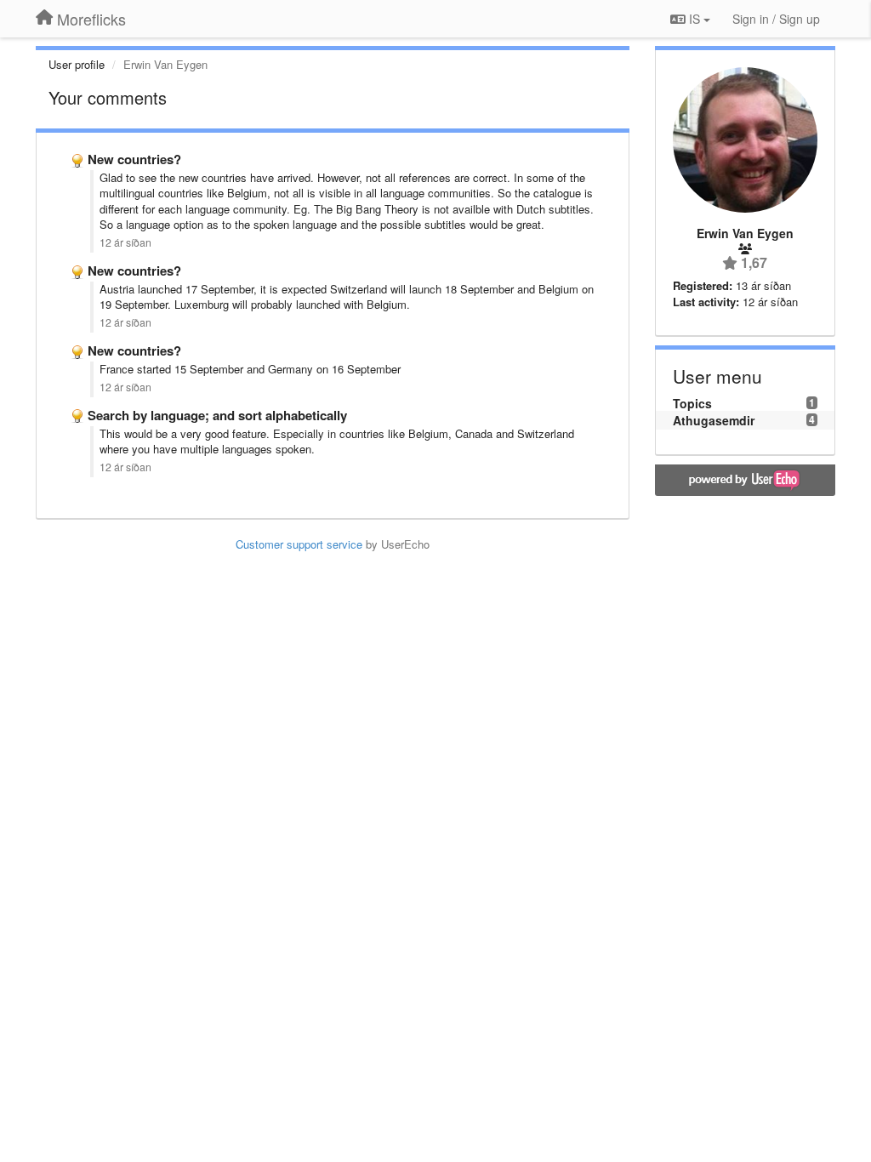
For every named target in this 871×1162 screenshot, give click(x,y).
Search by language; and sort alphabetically (217, 415)
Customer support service (299, 544)
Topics (692, 403)
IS (694, 18)
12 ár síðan (125, 242)
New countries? (134, 159)
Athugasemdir (713, 420)
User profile (76, 64)
